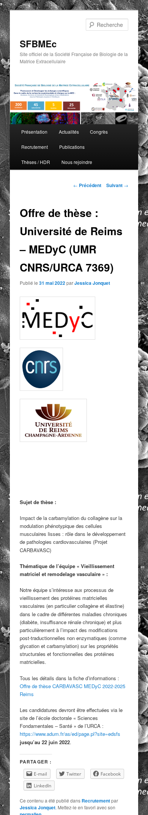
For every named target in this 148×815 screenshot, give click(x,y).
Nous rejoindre (76, 162)
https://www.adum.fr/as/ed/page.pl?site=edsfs (70, 733)
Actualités (69, 131)
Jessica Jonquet (92, 282)
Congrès (99, 131)
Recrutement (34, 147)
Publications (72, 147)
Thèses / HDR (35, 162)
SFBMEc (38, 43)
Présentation (34, 131)
